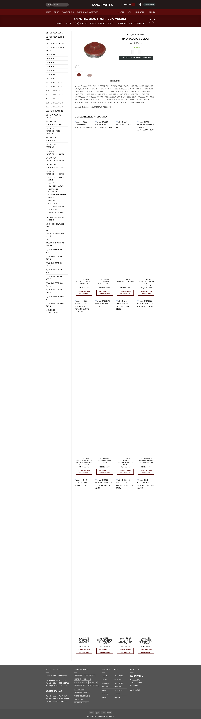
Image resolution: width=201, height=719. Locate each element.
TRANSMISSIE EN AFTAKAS (57, 206)
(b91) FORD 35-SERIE (54, 91)
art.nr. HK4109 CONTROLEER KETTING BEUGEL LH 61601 (125, 462)
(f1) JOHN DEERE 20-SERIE (54, 251)
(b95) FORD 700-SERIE (55, 107)
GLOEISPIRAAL (90, 675)
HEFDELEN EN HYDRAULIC (131, 23)
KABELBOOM (86, 679)
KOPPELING (52, 200)
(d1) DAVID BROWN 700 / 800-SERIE (55, 218)
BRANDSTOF (52, 183)
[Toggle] (67, 33)
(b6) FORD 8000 (52, 74)
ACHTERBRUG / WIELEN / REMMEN (56, 179)
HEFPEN (77, 679)
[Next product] (149, 20)
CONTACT (93, 12)
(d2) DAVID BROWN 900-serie (55, 225)
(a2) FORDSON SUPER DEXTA (55, 38)
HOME (48, 12)
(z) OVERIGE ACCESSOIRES (52, 311)
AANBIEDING (68, 12)
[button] (133, 4)
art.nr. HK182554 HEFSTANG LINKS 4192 (125, 281)
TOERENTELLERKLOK (81, 696)
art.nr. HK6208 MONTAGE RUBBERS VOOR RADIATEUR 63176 (104, 641)
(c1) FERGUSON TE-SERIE (54, 116)
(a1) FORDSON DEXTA (54, 33)
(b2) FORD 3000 (52, 58)
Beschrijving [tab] (115, 81)
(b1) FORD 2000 (52, 54)
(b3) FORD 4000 (52, 62)
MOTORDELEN (53, 203)
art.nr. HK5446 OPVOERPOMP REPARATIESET (84, 640)
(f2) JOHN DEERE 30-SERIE (54, 257)
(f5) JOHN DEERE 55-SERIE (54, 278)
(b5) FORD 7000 (52, 70)
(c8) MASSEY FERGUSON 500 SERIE (55, 166)
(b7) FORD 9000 (52, 79)
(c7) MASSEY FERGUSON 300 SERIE (55, 159)
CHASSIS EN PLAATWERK (56, 186)
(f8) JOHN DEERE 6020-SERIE (55, 298)
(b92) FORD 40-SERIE (54, 95)
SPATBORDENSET (80, 686)
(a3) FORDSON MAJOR (55, 44)
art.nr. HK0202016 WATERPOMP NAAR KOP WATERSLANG (146, 461)
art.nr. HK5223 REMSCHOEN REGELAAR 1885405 (105, 282)
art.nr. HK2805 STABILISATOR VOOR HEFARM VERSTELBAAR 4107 (146, 283)
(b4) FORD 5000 (52, 66)
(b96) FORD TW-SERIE (54, 111)
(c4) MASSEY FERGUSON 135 (52, 139)
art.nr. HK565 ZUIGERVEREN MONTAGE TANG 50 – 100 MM (146, 641)
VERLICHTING (52, 210)
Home (59, 23)
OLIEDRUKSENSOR (80, 682)
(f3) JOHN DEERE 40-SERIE (54, 264)
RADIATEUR (93, 682)
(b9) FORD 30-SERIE (54, 87)
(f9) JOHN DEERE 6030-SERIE (55, 304)
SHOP (56, 12)
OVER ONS (82, 12)
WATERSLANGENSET (81, 703)
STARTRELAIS (79, 689)
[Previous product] (153, 20)
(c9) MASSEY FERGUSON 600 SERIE (94, 23)
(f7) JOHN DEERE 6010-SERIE (55, 291)
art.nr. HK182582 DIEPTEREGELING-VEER (104, 461)
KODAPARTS (100, 4)
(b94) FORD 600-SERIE (55, 103)
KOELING (51, 197)
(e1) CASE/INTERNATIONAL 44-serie (55, 233)
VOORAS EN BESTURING (56, 213)
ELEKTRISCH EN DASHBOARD (53, 190)
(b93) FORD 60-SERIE (54, 99)
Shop (68, 23)
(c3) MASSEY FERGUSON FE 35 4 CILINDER (53, 131)
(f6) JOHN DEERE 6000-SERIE (55, 284)
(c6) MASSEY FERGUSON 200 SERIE (55, 152)
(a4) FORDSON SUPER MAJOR (55, 49)
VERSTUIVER (78, 699)
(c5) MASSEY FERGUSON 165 (52, 146)
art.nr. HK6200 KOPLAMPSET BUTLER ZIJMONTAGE (84, 282)
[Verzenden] (66, 4)
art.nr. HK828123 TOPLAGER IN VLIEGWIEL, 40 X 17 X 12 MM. (125, 641)
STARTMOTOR (93, 686)
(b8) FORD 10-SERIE (54, 83)
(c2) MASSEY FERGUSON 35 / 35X (54, 123)
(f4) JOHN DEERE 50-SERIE (54, 271)
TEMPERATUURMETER (82, 692)
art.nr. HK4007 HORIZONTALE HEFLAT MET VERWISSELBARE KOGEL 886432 (84, 462)
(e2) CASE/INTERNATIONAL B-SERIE (55, 242)
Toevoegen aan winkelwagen (136, 58)
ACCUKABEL (78, 675)
